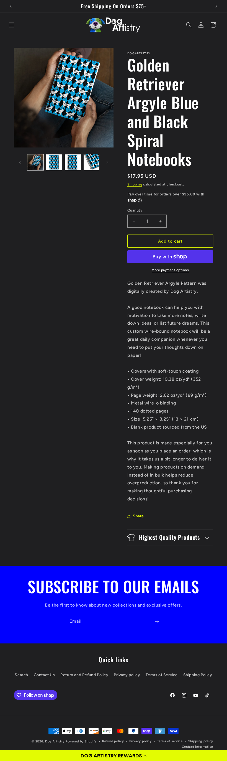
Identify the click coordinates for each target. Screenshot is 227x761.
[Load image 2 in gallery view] (54, 162)
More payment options (170, 270)
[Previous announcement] (11, 6)
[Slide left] (20, 162)
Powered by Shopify (81, 741)
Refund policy (113, 741)
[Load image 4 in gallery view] (92, 162)
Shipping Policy (197, 675)
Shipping (134, 184)
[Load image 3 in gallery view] (73, 162)
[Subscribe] (157, 621)
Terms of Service (162, 675)
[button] (113, 755)
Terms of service (170, 741)
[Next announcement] (216, 6)
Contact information (197, 747)
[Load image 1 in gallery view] (35, 162)
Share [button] (138, 516)
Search (21, 675)
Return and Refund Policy (84, 675)
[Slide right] (107, 162)
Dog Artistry (55, 741)
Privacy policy (127, 675)
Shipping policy (200, 741)
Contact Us (44, 675)
